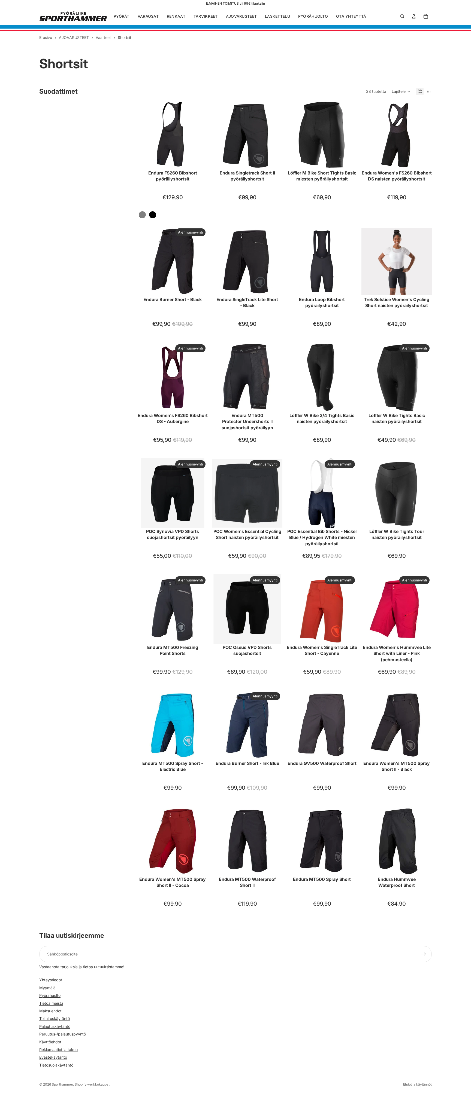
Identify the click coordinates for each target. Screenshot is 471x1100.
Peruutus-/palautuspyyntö (62, 1034)
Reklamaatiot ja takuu (58, 1049)
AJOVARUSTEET (74, 37)
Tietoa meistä (51, 1003)
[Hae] (402, 16)
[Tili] (414, 16)
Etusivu (45, 37)
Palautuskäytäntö (54, 1026)
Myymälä (47, 987)
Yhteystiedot (50, 980)
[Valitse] (199, 161)
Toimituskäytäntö (54, 1018)
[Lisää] (199, 404)
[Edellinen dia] (145, 135)
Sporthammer (62, 1084)
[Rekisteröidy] (423, 954)
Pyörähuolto (50, 995)
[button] (401, 91)
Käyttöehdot (50, 1041)
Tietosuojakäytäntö (56, 1064)
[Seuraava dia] (199, 135)
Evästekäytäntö (53, 1057)
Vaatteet (103, 37)
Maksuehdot (50, 1011)
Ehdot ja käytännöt (417, 1084)
